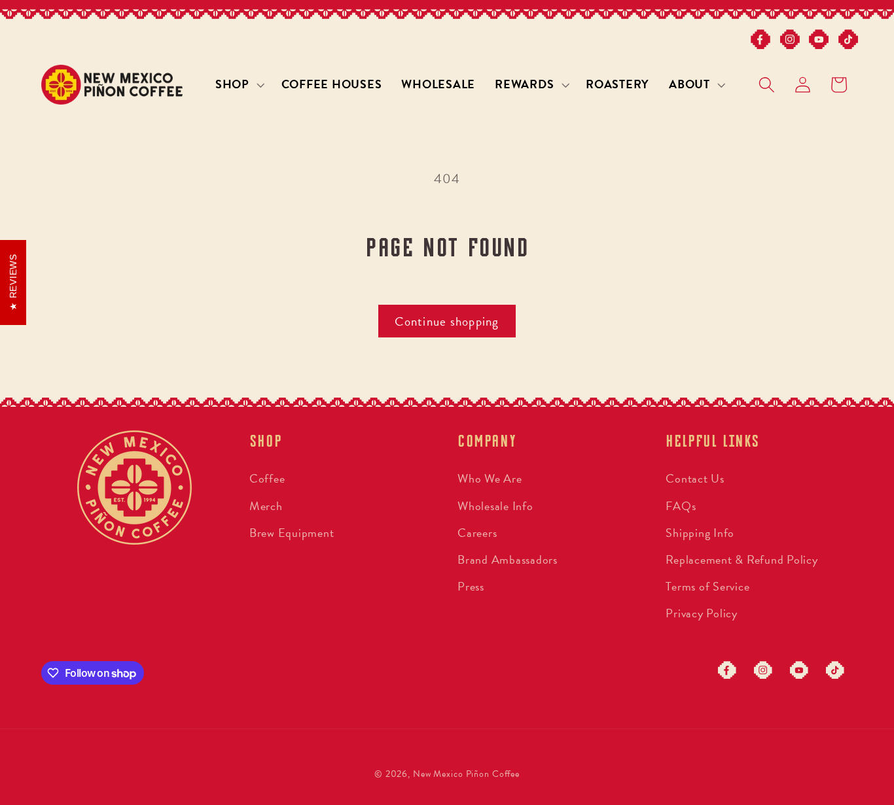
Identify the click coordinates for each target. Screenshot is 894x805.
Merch (266, 506)
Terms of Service (707, 586)
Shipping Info (700, 532)
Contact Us (695, 478)
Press (470, 586)
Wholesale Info (495, 506)
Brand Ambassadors (507, 559)
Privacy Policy (702, 613)
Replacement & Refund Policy (741, 559)
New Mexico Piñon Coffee (466, 774)
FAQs (681, 506)
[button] (239, 84)
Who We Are (489, 478)
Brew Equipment (291, 532)
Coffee (267, 478)
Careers (477, 532)
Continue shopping (447, 321)
